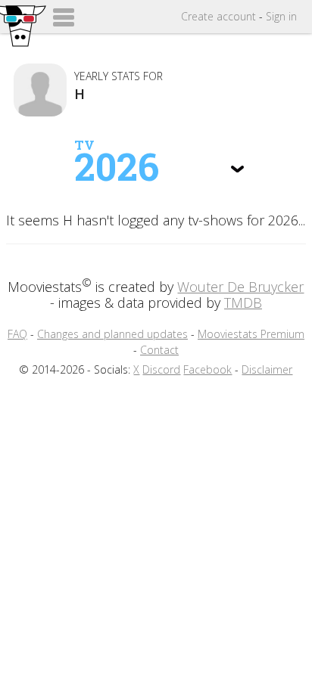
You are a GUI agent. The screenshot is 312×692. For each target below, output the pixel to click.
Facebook (207, 369)
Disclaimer (267, 369)
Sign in (281, 16)
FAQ (17, 334)
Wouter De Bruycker (240, 287)
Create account (218, 16)
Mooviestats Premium (251, 334)
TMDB (243, 302)
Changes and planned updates (112, 334)
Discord (161, 369)
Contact (159, 350)
